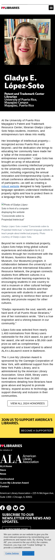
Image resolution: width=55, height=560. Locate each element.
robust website (10, 186)
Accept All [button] (28, 553)
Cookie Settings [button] (12, 553)
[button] (51, 7)
